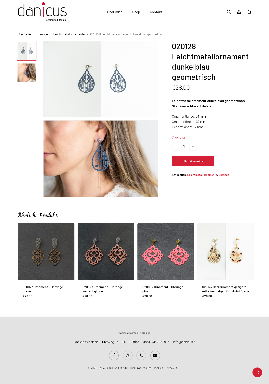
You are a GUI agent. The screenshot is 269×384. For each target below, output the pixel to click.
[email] (155, 355)
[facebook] (114, 355)
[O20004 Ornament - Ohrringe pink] (165, 251)
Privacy (169, 368)
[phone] (141, 355)
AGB (178, 368)
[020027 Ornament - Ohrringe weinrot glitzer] (106, 251)
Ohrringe (42, 34)
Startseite (24, 34)
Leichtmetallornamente (69, 34)
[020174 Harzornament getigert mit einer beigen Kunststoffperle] (225, 251)
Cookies (158, 368)
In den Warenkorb (193, 161)
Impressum (144, 368)
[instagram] (128, 355)
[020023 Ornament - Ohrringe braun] (46, 251)
